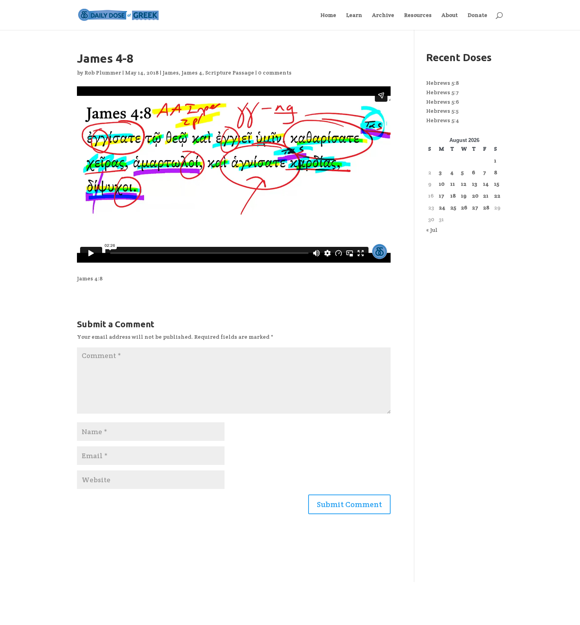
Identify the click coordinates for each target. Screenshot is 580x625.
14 (486, 183)
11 (452, 183)
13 (474, 183)
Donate (477, 15)
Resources (418, 15)
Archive (383, 15)
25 (453, 207)
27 (475, 207)
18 (453, 195)
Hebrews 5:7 (442, 92)
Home (328, 15)
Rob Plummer (102, 72)
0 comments (275, 72)
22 (497, 195)
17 (441, 195)
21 (485, 195)
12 (463, 183)
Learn (354, 15)
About (450, 15)
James (171, 72)
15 (496, 183)
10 (442, 183)
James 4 (191, 72)
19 (463, 195)
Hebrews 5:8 (442, 82)
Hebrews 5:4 (442, 120)
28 (486, 207)
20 (475, 195)
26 (464, 207)
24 (442, 207)
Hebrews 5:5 (442, 110)
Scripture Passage (229, 72)
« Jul (432, 229)
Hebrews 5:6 (442, 101)
